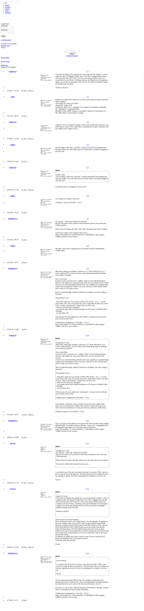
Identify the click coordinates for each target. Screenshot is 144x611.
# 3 (88, 122)
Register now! (5, 46)
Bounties (8, 13)
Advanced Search (72, 56)
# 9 (88, 268)
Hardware (4, 65)
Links (7, 11)
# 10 (87, 335)
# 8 (88, 246)
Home (7, 5)
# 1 (88, 71)
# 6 (88, 196)
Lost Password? (6, 40)
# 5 (88, 167)
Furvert (12, 443)
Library (7, 9)
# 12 (87, 443)
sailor (13, 97)
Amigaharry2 (12, 219)
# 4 (88, 145)
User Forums (5, 61)
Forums (7, 7)
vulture (12, 145)
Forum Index (5, 58)
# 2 (88, 97)
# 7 (88, 219)
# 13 (87, 489)
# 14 (87, 553)
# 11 (87, 421)
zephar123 (12, 71)
